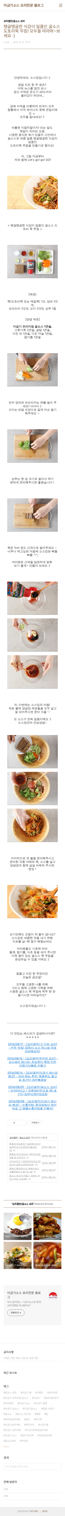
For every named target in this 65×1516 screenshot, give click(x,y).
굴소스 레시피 (24, 1414)
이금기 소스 (11, 1435)
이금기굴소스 (30, 1408)
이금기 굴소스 (12, 1408)
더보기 (6, 1446)
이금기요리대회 (12, 1424)
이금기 (37, 1397)
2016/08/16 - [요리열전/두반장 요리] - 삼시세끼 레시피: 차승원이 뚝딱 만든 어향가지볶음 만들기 (32, 1062)
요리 (28, 1419)
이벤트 (40, 1392)
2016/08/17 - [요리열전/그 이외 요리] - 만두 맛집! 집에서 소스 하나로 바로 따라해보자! (32, 1047)
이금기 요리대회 (13, 1430)
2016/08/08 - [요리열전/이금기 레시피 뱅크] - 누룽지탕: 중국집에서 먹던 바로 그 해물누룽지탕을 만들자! (32, 1104)
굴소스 (8, 1414)
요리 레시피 (28, 1435)
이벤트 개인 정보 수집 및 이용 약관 (21, 1358)
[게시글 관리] (23, 1123)
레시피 (38, 1419)
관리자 (44, 1511)
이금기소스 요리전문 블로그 (24, 5)
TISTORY (33, 1511)
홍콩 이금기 (48, 1408)
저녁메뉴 (9, 1403)
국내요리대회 (45, 1435)
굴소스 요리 (25, 1137)
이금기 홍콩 (41, 1403)
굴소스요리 (10, 1440)
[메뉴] (60, 5)
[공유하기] (18, 1123)
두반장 (24, 1440)
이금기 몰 (26, 1392)
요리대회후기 (52, 1397)
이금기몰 (44, 1424)
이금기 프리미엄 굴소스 (16, 1397)
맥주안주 (30, 1424)
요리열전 (14, 1137)
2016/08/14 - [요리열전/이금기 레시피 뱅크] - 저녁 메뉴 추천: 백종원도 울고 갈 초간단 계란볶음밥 (32, 1076)
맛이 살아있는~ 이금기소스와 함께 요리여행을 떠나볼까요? (24, 1304)
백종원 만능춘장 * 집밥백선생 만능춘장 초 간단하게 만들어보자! (25, 1147)
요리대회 (53, 1392)
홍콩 (38, 1414)
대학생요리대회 (12, 1419)
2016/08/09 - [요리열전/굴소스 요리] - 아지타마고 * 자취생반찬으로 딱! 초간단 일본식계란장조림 (32, 1090)
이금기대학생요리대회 (37, 1430)
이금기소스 (24, 1403)
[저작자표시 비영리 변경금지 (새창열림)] (47, 1122)
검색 (57, 1466)
